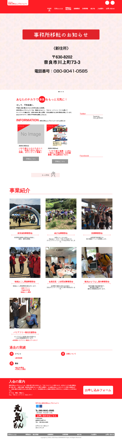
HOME (49, 8)
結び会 (93, 8)
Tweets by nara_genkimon (98, 117)
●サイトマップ (40, 427)
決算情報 (85, 8)
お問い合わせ (110, 8)
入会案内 (100, 8)
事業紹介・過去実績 (32, 434)
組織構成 (77, 8)
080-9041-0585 (46, 410)
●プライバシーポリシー (42, 426)
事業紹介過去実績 (68, 8)
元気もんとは (58, 8)
